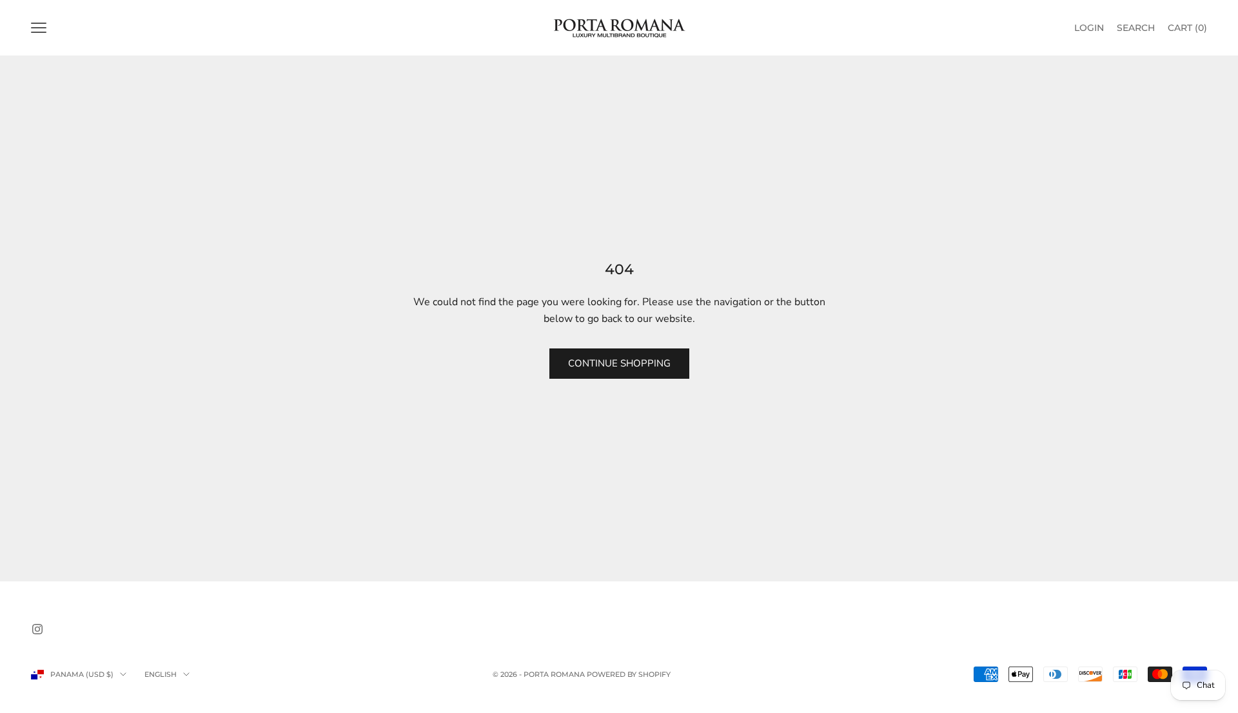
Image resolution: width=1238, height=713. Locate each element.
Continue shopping (619, 363)
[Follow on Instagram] (37, 629)
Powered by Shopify (629, 674)
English (160, 674)
